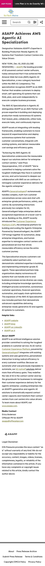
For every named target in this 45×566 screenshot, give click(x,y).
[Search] (29, 22)
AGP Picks (6, 4)
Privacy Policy (34, 562)
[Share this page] (41, 22)
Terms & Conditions (33, 556)
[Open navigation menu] (4, 22)
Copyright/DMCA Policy (15, 562)
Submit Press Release (12, 556)
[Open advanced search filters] (35, 22)
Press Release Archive (26, 551)
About (11, 551)
